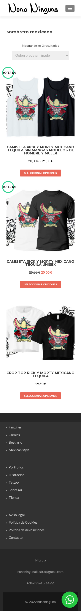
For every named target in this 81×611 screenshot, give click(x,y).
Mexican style (19, 450)
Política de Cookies (23, 522)
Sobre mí (15, 490)
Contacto (16, 537)
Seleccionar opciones (40, 173)
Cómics (14, 435)
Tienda (14, 497)
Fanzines (15, 427)
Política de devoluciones (26, 530)
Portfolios (16, 467)
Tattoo (14, 482)
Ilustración (16, 475)
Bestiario (15, 442)
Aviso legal (17, 515)
